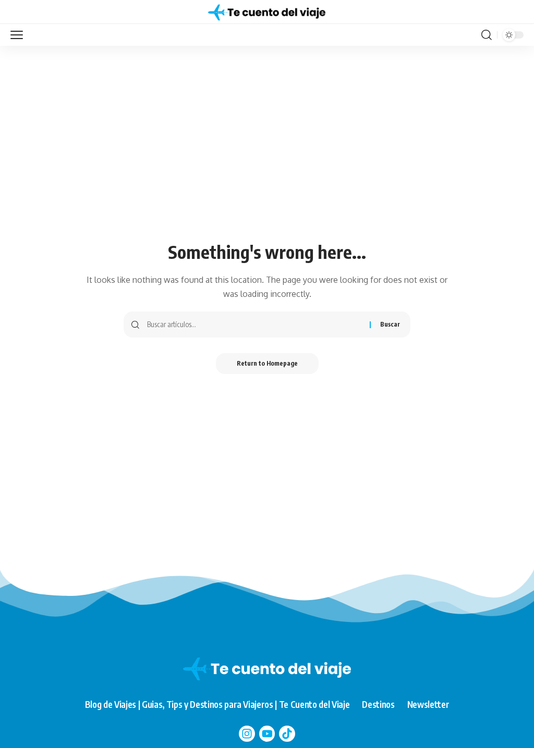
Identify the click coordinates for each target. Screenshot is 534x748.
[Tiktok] (287, 734)
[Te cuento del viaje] (267, 12)
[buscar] (486, 35)
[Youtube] (267, 734)
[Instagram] (247, 734)
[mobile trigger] (19, 35)
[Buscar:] (254, 324)
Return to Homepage (267, 363)
